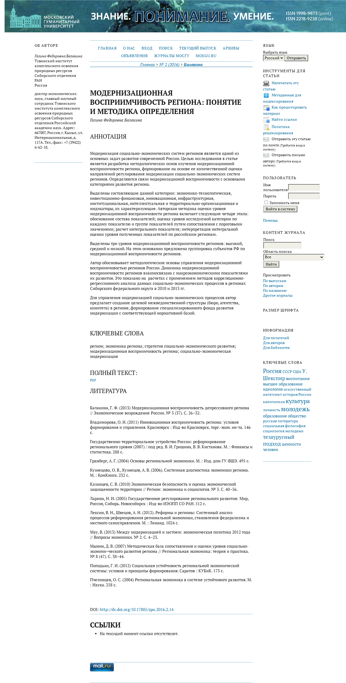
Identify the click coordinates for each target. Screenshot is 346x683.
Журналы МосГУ (171, 55)
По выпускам (274, 280)
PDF (93, 380)
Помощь (270, 220)
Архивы (231, 48)
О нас (129, 48)
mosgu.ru (206, 55)
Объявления (134, 55)
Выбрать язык (275, 52)
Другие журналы (277, 295)
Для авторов (274, 342)
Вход (147, 48)
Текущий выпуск (197, 48)
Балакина (193, 64)
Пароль (269, 196)
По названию (275, 290)
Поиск (166, 48)
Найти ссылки (284, 119)
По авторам (273, 285)
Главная (107, 48)
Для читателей (276, 337)
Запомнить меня (284, 202)
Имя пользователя (275, 187)
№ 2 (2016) (169, 64)
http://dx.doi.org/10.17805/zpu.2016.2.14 (137, 609)
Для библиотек (276, 347)
